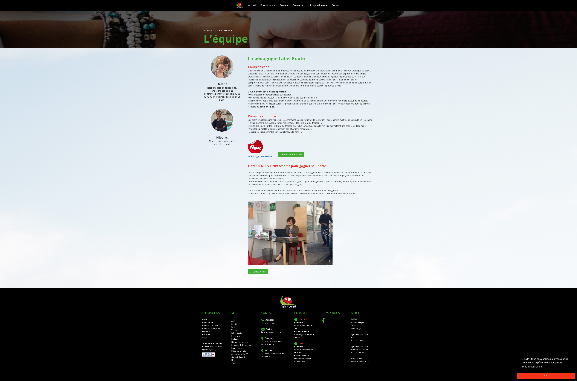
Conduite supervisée (211, 328)
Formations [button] (267, 5)
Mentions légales (358, 322)
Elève (233, 360)
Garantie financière (239, 357)
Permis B (206, 331)
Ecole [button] (283, 5)
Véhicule (234, 330)
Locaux (234, 327)
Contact (336, 5)
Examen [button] (297, 5)
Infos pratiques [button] (317, 5)
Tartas (268, 350)
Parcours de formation (291, 154)
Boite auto (206, 334)
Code (204, 319)
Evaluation (235, 339)
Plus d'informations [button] (532, 366)
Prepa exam (236, 348)
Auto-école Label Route (217, 30)
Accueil (234, 321)
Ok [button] (545, 375)
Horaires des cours (239, 342)
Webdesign (356, 328)
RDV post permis (238, 351)
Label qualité (236, 333)
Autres (205, 337)
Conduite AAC (208, 322)
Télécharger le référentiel (260, 156)
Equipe (234, 324)
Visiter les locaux (258, 271)
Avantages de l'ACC (239, 354)
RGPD (354, 319)
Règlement (235, 336)
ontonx (270, 338)
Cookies (354, 325)
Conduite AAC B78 (210, 325)
